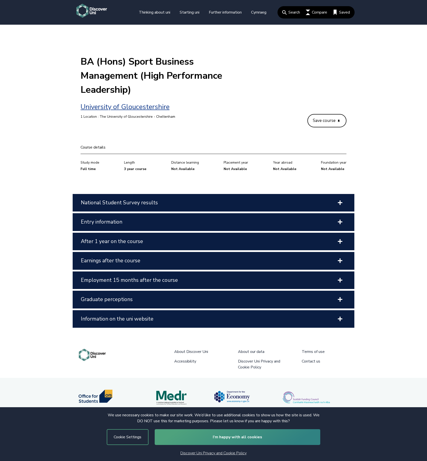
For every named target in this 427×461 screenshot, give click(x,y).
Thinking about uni (154, 12)
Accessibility (185, 361)
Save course (325, 120)
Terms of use (313, 351)
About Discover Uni (191, 351)
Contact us (311, 361)
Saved (344, 12)
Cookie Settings (127, 437)
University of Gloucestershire (125, 107)
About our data (251, 351)
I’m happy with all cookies (237, 437)
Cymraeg (258, 12)
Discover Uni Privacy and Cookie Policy (213, 453)
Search (294, 12)
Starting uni (189, 12)
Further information (225, 12)
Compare (319, 12)
